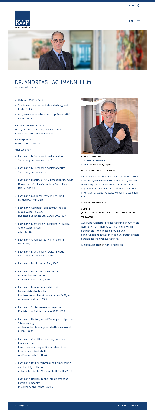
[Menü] (138, 21)
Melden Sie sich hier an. (94, 202)
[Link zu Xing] (138, 5)
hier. (34, 188)
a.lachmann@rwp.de (100, 164)
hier (101, 244)
